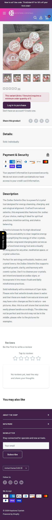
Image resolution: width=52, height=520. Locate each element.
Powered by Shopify (11, 514)
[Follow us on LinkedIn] (21, 482)
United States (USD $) (13, 468)
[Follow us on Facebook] (5, 482)
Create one (30, 110)
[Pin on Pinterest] (36, 121)
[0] (47, 17)
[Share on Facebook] (31, 121)
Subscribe (12, 454)
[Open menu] (4, 13)
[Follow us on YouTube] (16, 482)
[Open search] (35, 17)
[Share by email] (47, 121)
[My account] (40, 17)
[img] (10, 88)
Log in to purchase (16, 105)
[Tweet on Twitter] (42, 121)
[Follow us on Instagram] (10, 482)
